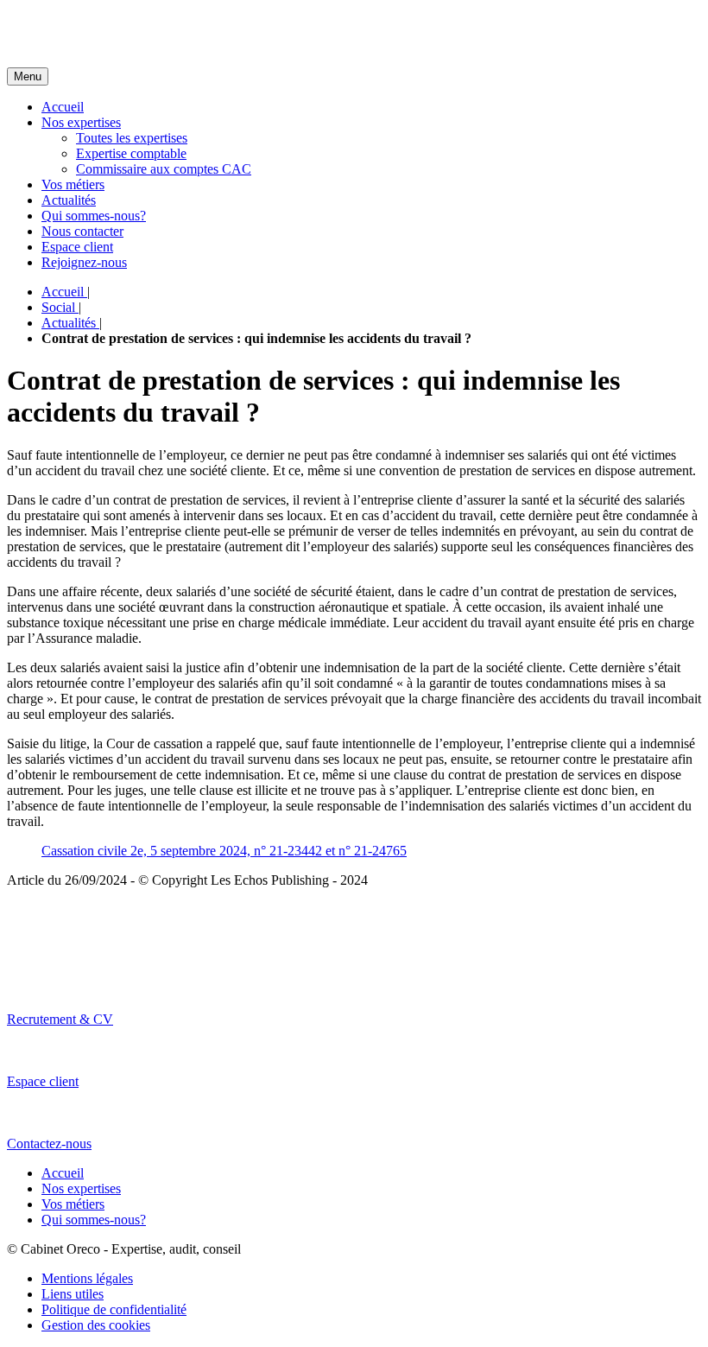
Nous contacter (82, 231)
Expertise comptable (131, 153)
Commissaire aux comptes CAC (163, 169)
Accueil (62, 106)
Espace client (77, 246)
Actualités (68, 200)
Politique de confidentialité (113, 1309)
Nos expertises (81, 122)
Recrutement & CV (60, 1019)
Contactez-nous (49, 1143)
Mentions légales (87, 1278)
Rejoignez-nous (84, 262)
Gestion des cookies (95, 1325)
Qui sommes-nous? (93, 215)
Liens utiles (72, 1294)
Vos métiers (72, 184)
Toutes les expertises (131, 137)
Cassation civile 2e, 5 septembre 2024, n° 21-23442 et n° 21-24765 (224, 850)
